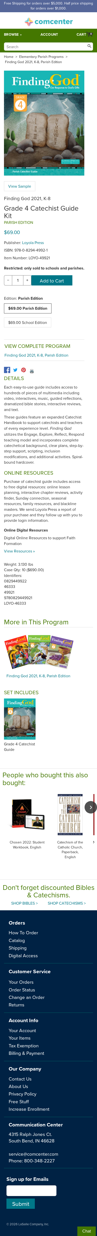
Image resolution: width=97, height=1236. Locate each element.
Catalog (17, 940)
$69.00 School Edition (27, 322)
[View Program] (48, 651)
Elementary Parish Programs (41, 56)
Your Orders (21, 981)
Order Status (22, 989)
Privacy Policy (22, 1093)
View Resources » (19, 551)
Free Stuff (19, 1101)
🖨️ (31, 371)
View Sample (19, 186)
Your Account (22, 1030)
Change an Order (27, 997)
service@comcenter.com (33, 1153)
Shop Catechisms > (67, 903)
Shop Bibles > (24, 903)
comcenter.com (48, 20)
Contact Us (20, 1078)
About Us (18, 1086)
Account (49, 34)
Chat (86, 1231)
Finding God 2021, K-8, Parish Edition (33, 61)
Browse (11, 34)
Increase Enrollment (29, 1108)
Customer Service (30, 971)
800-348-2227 (39, 1160)
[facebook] (7, 370)
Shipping (18, 947)
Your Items (20, 1037)
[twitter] (15, 370)
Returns (16, 1004)
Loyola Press (33, 242)
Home (8, 56)
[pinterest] (23, 370)
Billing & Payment (26, 1053)
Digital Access (23, 955)
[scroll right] (91, 807)
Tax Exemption (24, 1045)
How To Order (23, 932)
